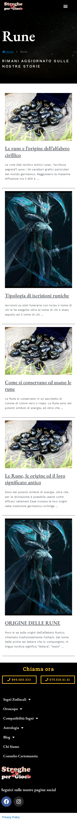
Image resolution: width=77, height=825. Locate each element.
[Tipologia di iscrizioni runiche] (38, 239)
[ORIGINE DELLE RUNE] (38, 566)
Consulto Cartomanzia (20, 756)
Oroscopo (10, 708)
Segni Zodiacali (14, 699)
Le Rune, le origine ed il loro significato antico (35, 479)
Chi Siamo (11, 746)
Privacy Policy (11, 817)
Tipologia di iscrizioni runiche (37, 295)
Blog (6, 737)
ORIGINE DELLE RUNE (32, 623)
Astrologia (11, 727)
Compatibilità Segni (18, 718)
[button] (65, 6)
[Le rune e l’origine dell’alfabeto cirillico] (38, 116)
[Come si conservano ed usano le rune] (38, 350)
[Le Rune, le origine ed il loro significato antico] (38, 444)
